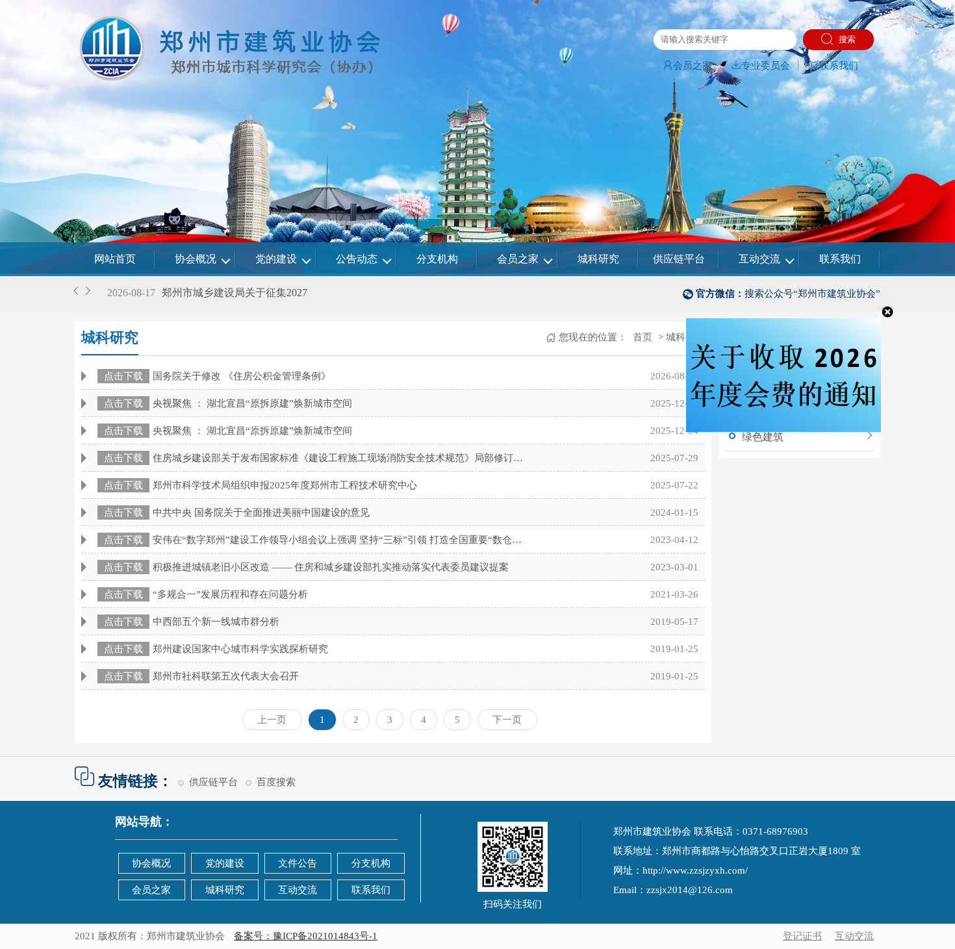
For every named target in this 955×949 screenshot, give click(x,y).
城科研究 (598, 258)
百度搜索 (276, 782)
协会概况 (195, 258)
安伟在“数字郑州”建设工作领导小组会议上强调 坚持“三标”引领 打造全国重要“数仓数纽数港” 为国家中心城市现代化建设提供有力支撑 (317, 540)
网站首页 (115, 258)
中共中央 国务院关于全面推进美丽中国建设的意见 (237, 512)
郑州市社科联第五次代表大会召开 (201, 676)
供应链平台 (679, 258)
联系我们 (838, 65)
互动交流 (759, 258)
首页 (641, 337)
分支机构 (437, 258)
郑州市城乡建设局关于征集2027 (234, 292)
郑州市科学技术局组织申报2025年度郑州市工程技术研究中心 (260, 485)
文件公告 (297, 863)
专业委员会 (765, 65)
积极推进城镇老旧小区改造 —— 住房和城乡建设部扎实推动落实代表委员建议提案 (306, 567)
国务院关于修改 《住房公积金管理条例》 (217, 376)
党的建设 (276, 258)
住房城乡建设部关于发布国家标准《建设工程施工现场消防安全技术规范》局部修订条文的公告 (317, 458)
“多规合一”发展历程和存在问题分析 (206, 594)
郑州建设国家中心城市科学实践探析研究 (216, 649)
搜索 (846, 39)
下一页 (507, 720)
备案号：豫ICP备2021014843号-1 (305, 936)
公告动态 (356, 258)
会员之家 (692, 65)
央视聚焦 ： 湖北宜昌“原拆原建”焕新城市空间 (228, 403)
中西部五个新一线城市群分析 (191, 621)
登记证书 (802, 936)
